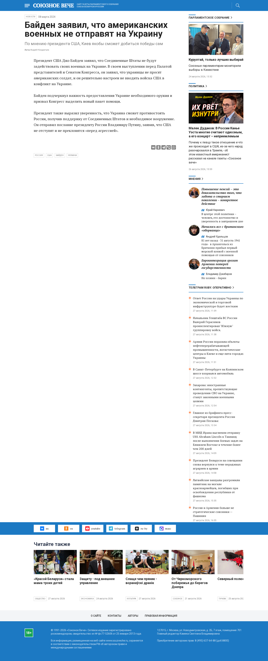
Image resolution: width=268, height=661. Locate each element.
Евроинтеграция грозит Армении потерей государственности (219, 264)
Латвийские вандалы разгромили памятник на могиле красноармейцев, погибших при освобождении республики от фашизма (216, 488)
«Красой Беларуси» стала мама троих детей (54, 581)
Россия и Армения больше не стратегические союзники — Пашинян (213, 512)
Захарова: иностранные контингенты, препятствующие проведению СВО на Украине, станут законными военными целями (215, 393)
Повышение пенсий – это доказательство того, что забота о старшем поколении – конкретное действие (221, 196)
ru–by (144, 528)
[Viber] (168, 147)
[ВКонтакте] (153, 147)
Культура (131, 599)
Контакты (114, 615)
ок (71, 528)
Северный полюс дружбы (237, 579)
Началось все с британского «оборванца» (222, 228)
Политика (196, 86)
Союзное (177, 599)
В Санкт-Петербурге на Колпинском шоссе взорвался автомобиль (218, 371)
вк (47, 528)
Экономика (87, 599)
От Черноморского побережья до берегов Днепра (190, 583)
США (49, 155)
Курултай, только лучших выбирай (216, 59)
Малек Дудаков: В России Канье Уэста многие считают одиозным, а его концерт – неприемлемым (216, 132)
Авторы (133, 615)
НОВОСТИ (30, 17)
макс (168, 528)
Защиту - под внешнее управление (97, 581)
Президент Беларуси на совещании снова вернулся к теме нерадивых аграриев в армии (217, 464)
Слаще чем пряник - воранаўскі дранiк (141, 581)
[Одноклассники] (158, 147)
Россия (39, 155)
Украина (72, 155)
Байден (60, 155)
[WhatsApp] (174, 147)
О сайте (96, 615)
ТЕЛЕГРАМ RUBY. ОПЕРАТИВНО (210, 287)
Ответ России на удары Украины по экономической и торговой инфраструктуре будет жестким (218, 302)
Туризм (222, 599)
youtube (95, 528)
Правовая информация (161, 615)
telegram (119, 528)
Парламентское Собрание (209, 17)
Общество (40, 599)
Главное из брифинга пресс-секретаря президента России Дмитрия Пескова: (214, 417)
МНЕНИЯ (195, 179)
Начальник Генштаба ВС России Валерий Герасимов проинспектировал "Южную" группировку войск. (215, 324)
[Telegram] (163, 147)
